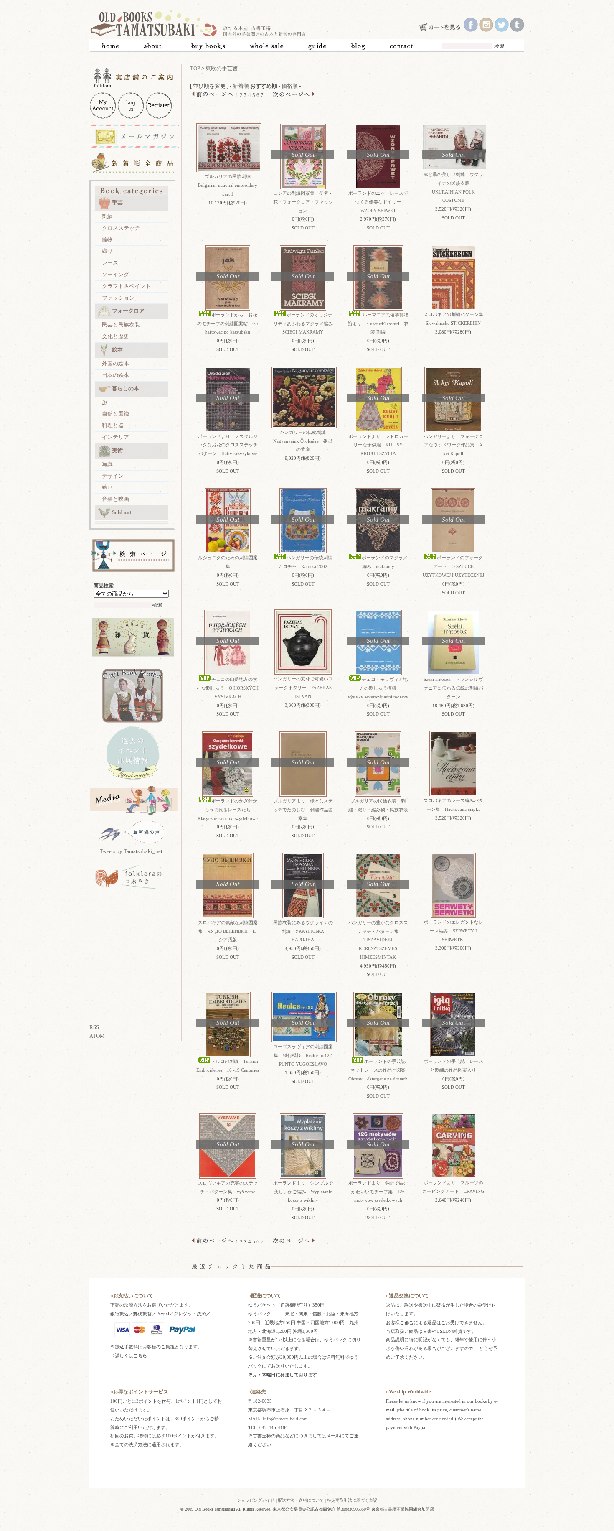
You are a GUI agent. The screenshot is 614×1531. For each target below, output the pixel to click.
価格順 (290, 86)
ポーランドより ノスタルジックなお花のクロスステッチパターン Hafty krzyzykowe (228, 445)
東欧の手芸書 (222, 68)
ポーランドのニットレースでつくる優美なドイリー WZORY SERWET (378, 202)
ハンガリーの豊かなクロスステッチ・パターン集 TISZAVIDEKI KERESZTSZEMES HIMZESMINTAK (378, 940)
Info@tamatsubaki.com (285, 1418)
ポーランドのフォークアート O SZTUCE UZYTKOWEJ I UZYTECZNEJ (453, 566)
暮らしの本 (125, 388)
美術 (117, 450)
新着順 (241, 86)
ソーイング (115, 274)
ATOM (97, 1036)
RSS (94, 1027)
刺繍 (107, 216)
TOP (195, 68)
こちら (140, 1355)
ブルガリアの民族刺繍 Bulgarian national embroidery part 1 (230, 185)
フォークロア (128, 311)
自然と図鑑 (115, 413)
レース (110, 263)
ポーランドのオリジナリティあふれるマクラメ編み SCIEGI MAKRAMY (305, 323)
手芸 (117, 202)
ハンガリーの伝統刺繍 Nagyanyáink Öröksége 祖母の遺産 (302, 441)
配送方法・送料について (301, 1500)
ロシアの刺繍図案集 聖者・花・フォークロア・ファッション (303, 202)
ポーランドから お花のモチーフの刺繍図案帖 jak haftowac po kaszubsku (227, 323)
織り (107, 251)
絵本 (117, 349)
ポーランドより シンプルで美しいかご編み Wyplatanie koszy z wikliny (303, 1191)
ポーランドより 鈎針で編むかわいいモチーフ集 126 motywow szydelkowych (378, 1191)
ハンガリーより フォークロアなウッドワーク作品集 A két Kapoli (453, 445)
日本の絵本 (115, 375)
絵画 (107, 487)
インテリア (115, 437)
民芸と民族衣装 (121, 324)
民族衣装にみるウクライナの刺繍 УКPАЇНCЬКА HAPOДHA (303, 931)
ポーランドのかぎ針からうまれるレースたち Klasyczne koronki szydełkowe (228, 809)
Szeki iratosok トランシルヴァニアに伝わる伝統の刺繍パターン (453, 688)
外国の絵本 (115, 363)
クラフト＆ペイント (126, 286)
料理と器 (113, 425)
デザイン (113, 476)
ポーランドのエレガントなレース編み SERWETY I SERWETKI (453, 931)
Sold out (121, 512)
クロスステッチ (121, 228)
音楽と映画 (115, 499)
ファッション (118, 298)
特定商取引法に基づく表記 (352, 1500)
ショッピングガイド (255, 1500)
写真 (107, 464)
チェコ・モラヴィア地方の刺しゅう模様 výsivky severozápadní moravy (378, 688)
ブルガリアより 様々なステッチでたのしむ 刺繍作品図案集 (303, 809)
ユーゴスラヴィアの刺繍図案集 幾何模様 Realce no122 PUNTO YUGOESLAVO (303, 1055)
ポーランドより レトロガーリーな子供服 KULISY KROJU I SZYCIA (378, 445)
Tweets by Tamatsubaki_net (131, 851)
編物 (107, 240)
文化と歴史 (115, 336)
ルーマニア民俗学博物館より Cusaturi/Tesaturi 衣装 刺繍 (378, 323)
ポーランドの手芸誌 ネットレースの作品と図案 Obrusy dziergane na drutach (379, 1070)
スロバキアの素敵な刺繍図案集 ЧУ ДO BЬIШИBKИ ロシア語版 (228, 931)
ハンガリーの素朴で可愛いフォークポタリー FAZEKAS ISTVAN (303, 687)
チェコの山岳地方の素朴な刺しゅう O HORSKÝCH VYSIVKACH (228, 688)
